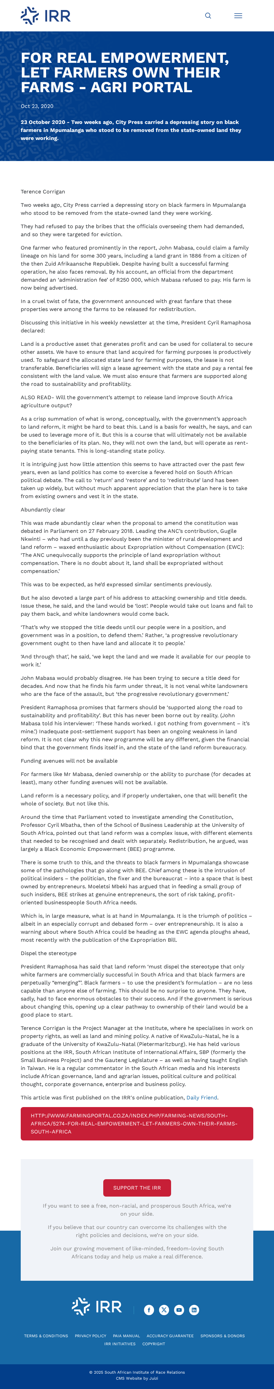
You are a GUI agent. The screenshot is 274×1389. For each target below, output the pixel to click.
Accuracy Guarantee (170, 1336)
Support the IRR (137, 1188)
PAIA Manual (126, 1336)
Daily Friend (201, 1097)
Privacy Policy (90, 1336)
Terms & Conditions (46, 1336)
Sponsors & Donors (222, 1336)
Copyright (153, 1344)
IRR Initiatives (120, 1344)
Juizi (153, 1378)
